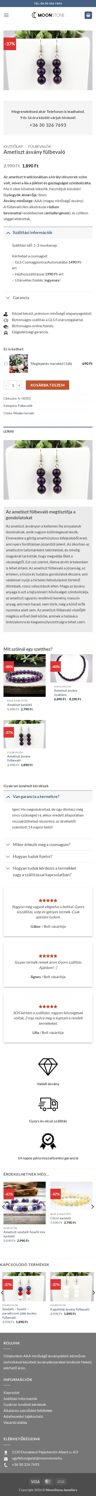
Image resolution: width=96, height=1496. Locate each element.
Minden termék (24, 413)
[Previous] (4, 1216)
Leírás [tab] (8, 431)
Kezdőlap (13, 146)
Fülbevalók (39, 146)
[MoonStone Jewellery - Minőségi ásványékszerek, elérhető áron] (48, 15)
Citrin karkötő (60, 1218)
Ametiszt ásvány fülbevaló (19, 758)
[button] (6, 15)
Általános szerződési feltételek (27, 1410)
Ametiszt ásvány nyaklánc (65, 693)
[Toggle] (8, 232)
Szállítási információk (20, 1398)
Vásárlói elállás (15, 1422)
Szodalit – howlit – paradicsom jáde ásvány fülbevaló (19, 1313)
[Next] (92, 1216)
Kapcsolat (11, 1392)
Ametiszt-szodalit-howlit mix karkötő (24, 1234)
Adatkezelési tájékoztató (23, 1416)
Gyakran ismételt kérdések (24, 1404)
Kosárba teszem (48, 385)
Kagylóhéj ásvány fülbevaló (69, 1309)
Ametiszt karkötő (19, 705)
